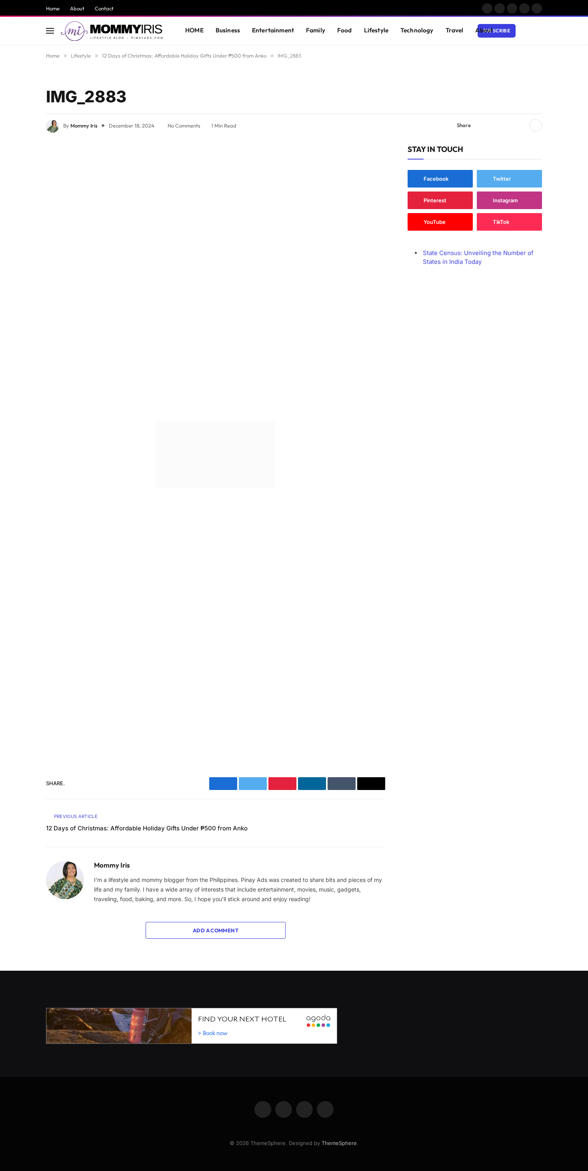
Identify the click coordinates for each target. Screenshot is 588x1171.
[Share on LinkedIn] (520, 125)
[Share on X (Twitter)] (494, 125)
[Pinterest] (18, 235)
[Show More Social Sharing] (535, 125)
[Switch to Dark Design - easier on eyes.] (526, 31)
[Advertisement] (216, 279)
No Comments (184, 125)
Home (53, 8)
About (77, 8)
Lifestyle (376, 30)
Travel (455, 30)
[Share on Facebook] (482, 125)
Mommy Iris (84, 125)
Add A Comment (215, 930)
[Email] (18, 255)
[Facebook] (18, 174)
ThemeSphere (339, 1143)
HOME (194, 30)
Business (228, 30)
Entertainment (273, 30)
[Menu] (50, 31)
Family (315, 30)
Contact (104, 8)
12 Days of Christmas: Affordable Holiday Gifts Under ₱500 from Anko (147, 828)
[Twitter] (18, 194)
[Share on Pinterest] (507, 125)
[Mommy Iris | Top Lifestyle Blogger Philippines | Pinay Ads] (112, 31)
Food (344, 30)
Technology (417, 30)
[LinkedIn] (18, 214)
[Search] (538, 31)
